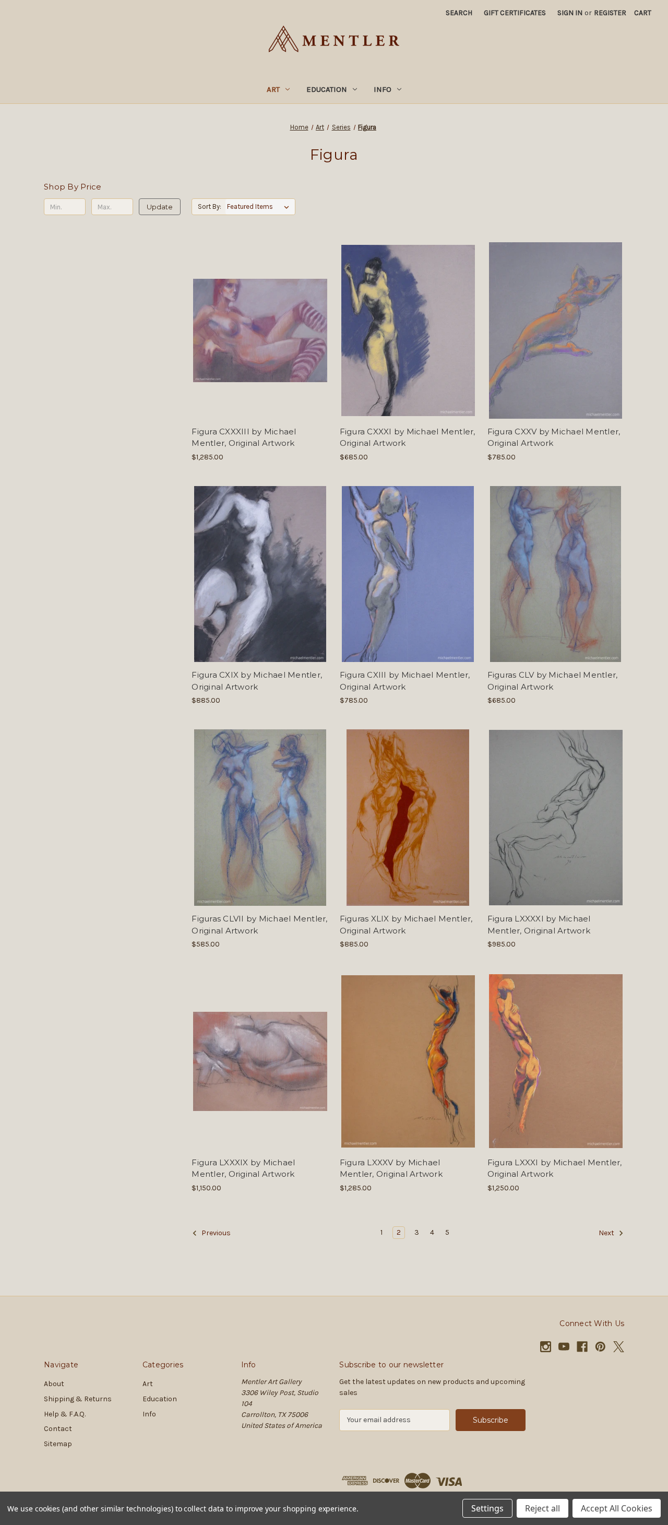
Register (610, 12)
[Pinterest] (600, 1346)
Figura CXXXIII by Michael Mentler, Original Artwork (244, 437)
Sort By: (209, 206)
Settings (487, 1508)
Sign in (569, 12)
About (54, 1383)
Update (160, 207)
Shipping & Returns (78, 1398)
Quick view (258, 312)
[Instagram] (545, 1346)
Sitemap (58, 1443)
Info (382, 89)
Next (607, 1232)
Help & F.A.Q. (65, 1414)
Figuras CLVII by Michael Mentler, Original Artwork (259, 925)
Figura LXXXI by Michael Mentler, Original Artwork (554, 1168)
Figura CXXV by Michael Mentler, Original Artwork (554, 437)
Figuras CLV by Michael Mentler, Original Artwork (552, 681)
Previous (215, 1232)
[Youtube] (563, 1346)
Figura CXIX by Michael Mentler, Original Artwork (257, 681)
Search (459, 12)
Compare (257, 330)
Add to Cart (260, 349)
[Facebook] (582, 1346)
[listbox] (260, 207)
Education (326, 89)
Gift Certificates (515, 12)
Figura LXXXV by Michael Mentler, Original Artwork (391, 1168)
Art (273, 89)
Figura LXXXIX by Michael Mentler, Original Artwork (243, 1168)
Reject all (542, 1508)
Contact (58, 1428)
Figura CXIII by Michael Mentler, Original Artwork (405, 681)
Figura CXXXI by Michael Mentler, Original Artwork (407, 437)
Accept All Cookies (616, 1508)
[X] (618, 1346)
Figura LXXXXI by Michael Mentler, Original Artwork (539, 925)
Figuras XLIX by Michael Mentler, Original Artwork (406, 925)
